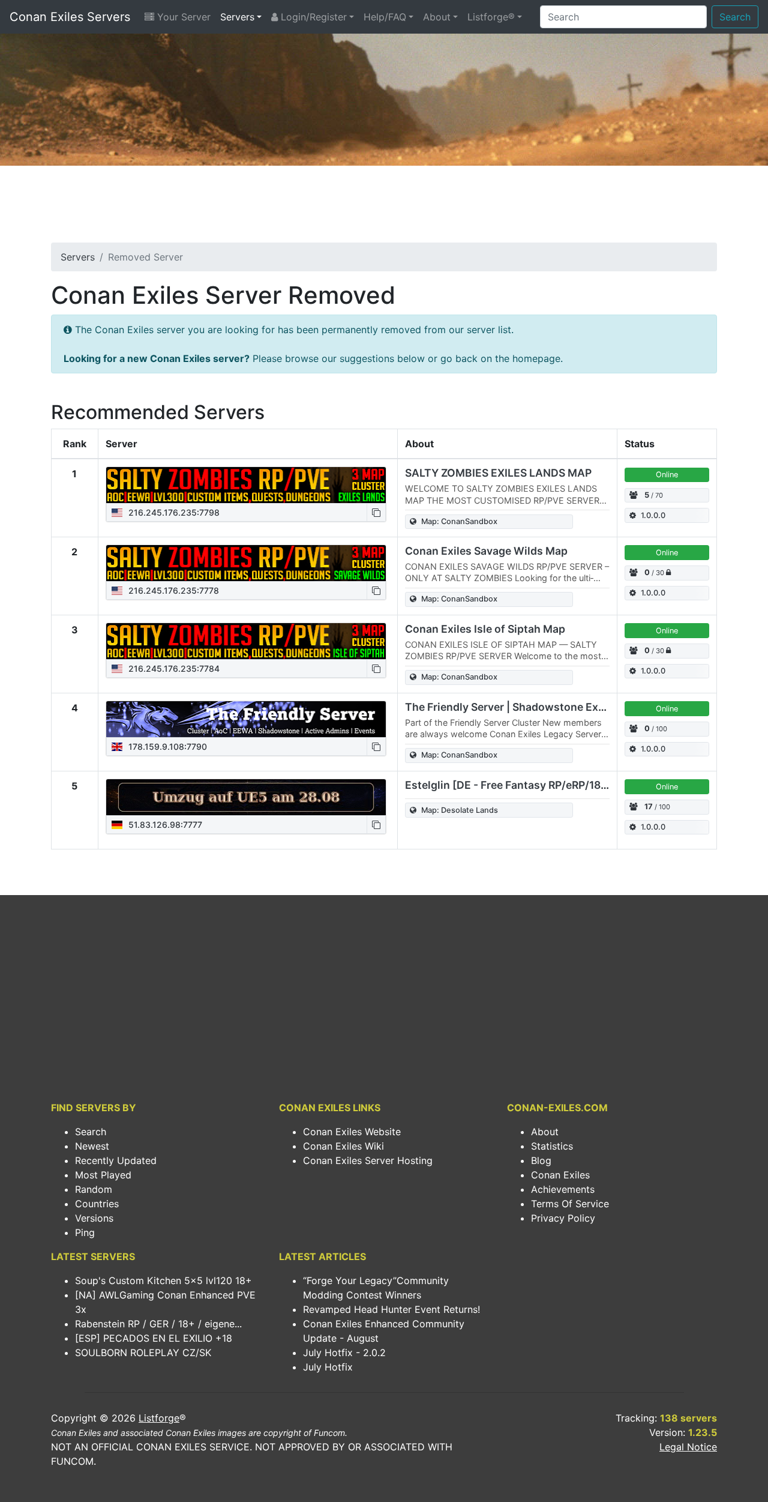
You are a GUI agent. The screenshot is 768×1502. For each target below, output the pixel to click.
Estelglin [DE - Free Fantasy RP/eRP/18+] (508, 785)
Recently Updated (116, 1160)
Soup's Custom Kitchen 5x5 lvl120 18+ (163, 1280)
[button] (376, 512)
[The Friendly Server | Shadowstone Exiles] (246, 719)
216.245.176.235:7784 (173, 668)
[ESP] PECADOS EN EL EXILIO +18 (153, 1338)
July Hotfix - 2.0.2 (344, 1353)
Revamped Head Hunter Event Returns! (391, 1309)
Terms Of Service (570, 1204)
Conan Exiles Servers (70, 17)
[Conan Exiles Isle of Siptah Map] (246, 641)
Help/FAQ (385, 17)
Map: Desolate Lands (459, 810)
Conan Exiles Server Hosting (368, 1160)
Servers (237, 17)
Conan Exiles (560, 1175)
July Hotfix (328, 1367)
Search (735, 17)
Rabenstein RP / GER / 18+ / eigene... (158, 1324)
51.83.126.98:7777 (164, 824)
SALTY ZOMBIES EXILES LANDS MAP (498, 472)
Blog (541, 1160)
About (437, 17)
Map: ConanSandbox (459, 521)
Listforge (159, 1418)
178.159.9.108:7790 (166, 746)
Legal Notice (688, 1447)
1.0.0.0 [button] (653, 515)
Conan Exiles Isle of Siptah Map (485, 629)
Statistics (552, 1146)
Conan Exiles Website (352, 1132)
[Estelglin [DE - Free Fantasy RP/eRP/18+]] (246, 797)
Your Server (182, 17)
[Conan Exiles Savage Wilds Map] (246, 563)
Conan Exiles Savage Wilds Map (486, 550)
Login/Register (312, 17)
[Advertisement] (384, 208)
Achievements (563, 1189)
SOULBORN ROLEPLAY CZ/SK (143, 1353)
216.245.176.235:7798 (173, 512)
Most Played (103, 1175)
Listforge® (491, 17)
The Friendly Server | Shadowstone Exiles (510, 707)
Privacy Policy (563, 1218)
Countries (97, 1204)
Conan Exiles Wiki (343, 1146)
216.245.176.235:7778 (172, 590)
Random (93, 1189)
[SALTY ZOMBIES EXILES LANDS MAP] (246, 485)
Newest (92, 1146)
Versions (94, 1218)
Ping (85, 1232)
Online (667, 474)
